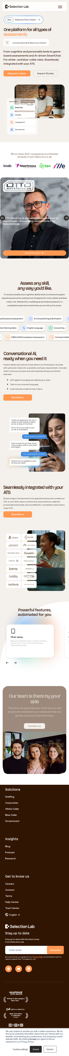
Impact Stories (45, 73)
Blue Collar (11, 814)
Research (10, 858)
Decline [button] (50, 1049)
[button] (66, 218)
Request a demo (17, 73)
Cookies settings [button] (20, 1049)
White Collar (12, 808)
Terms (8, 895)
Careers (9, 883)
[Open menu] (60, 7)
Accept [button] (36, 1049)
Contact (9, 889)
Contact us (34, 726)
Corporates (11, 802)
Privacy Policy (38, 957)
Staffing (9, 796)
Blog (7, 846)
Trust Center (12, 908)
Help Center (12, 902)
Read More (18, 397)
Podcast (10, 852)
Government (12, 821)
